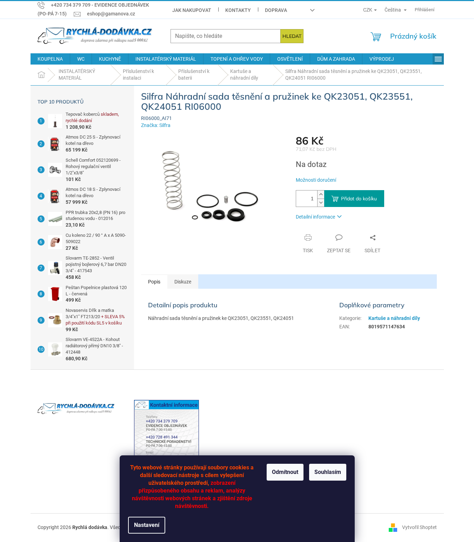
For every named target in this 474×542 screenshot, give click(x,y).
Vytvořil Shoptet (419, 527)
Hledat (291, 36)
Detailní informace (315, 217)
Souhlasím (327, 472)
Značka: (156, 125)
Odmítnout (285, 472)
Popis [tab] (154, 282)
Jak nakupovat (191, 10)
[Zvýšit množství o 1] (320, 194)
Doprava (276, 10)
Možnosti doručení (316, 180)
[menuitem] (50, 59)
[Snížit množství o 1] (320, 203)
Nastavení (146, 525)
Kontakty (238, 10)
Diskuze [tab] (182, 282)
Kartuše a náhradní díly (394, 318)
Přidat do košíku (359, 198)
